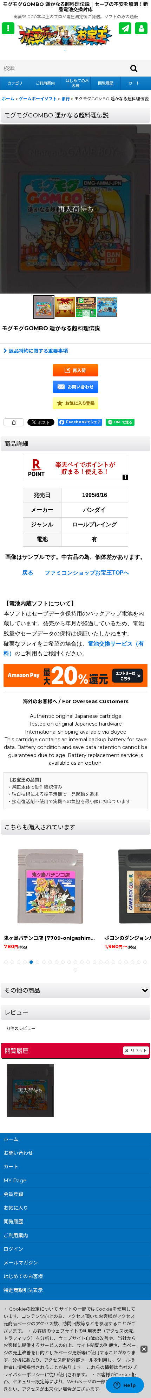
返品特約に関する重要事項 (38, 351)
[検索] (134, 68)
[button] (8, 28)
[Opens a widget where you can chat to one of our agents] (124, 1386)
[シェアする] (14, 422)
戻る (27, 573)
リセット (138, 1050)
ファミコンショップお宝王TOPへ (87, 573)
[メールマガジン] (125, 28)
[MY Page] (141, 28)
